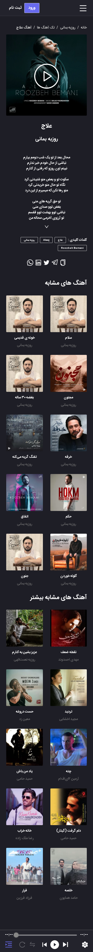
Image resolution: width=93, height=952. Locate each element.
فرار (24, 891)
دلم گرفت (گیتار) (68, 831)
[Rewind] (54, 944)
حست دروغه (24, 712)
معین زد (24, 719)
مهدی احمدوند (68, 660)
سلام (68, 338)
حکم (68, 517)
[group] (46, 941)
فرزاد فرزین (24, 898)
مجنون (68, 398)
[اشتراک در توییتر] (46, 264)
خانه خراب (24, 831)
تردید (68, 712)
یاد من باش (24, 771)
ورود (31, 7)
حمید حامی (24, 779)
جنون (24, 576)
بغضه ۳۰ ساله (24, 398)
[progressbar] (46, 935)
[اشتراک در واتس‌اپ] (30, 264)
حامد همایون (69, 898)
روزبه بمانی (68, 345)
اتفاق (24, 517)
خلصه (68, 891)
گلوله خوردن (68, 576)
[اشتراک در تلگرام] (55, 264)
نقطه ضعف (68, 652)
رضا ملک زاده (24, 838)
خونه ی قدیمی (24, 338)
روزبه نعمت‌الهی (24, 660)
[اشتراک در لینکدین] (38, 264)
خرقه (68, 457)
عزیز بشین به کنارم (24, 652)
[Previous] (44, 944)
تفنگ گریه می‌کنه (24, 457)
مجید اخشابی (68, 719)
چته (68, 771)
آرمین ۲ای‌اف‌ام (68, 779)
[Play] (65, 945)
